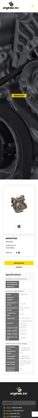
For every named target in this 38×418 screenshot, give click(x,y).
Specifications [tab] (19, 263)
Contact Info (8, 403)
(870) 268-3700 (18, 411)
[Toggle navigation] (32, 5)
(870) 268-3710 (15, 414)
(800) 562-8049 (17, 408)
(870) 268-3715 (15, 416)
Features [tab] (19, 267)
